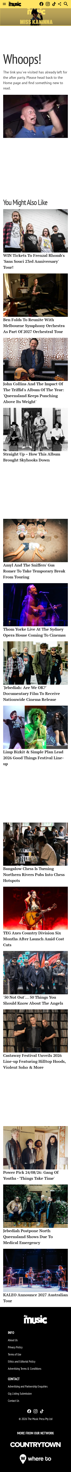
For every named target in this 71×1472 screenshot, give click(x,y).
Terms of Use (14, 1354)
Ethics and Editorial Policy (21, 1361)
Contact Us (13, 1400)
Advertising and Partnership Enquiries (28, 1386)
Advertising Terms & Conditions (24, 1368)
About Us (13, 1340)
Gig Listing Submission (20, 1393)
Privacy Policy (15, 1347)
